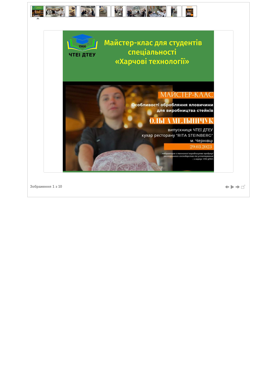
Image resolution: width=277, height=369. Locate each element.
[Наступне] (237, 187)
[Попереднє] (227, 187)
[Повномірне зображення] (243, 187)
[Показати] (232, 187)
